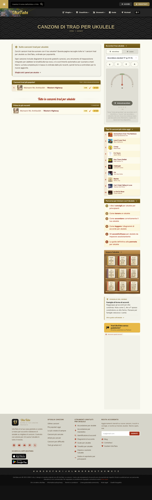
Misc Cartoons (118, 142)
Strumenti (100, 12)
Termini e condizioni (71, 482)
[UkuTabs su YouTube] (19, 445)
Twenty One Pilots (119, 187)
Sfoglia (68, 12)
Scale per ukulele (84, 443)
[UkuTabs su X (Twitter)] (35, 445)
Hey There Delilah (120, 159)
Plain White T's (118, 161)
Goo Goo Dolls (118, 174)
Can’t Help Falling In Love (123, 185)
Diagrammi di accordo (86, 439)
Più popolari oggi (54, 427)
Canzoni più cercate (55, 434)
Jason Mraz (117, 155)
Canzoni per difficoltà (56, 442)
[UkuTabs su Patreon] (30, 445)
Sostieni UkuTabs (111, 446)
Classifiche (83, 12)
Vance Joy (117, 180)
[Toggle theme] (4, 4)
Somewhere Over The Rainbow (125, 134)
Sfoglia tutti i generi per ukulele (27, 72)
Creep (116, 147)
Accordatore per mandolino (83, 430)
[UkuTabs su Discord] (24, 445)
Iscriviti (134, 433)
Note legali (104, 479)
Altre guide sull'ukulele (114, 317)
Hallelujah (117, 166)
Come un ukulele (119, 213)
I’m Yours (117, 153)
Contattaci (108, 443)
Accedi (127, 4)
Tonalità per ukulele (85, 446)
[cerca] (42, 4)
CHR (85, 87)
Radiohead (117, 148)
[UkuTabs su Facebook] (14, 445)
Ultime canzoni (53, 423)
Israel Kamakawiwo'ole (121, 135)
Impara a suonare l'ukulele (84, 451)
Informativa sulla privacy (55, 482)
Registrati (142, 4)
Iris (115, 172)
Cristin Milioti (118, 193)
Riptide (116, 179)
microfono (115, 51)
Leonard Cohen (118, 167)
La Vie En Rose (119, 192)
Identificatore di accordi (86, 435)
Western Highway (55, 88)
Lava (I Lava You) (120, 140)
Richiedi (127, 12)
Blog (106, 439)
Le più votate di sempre (57, 431)
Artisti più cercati (54, 438)
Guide (114, 12)
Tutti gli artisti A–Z (55, 445)
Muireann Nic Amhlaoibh (34, 88)
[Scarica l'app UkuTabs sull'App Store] (19, 456)
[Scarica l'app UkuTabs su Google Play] (20, 461)
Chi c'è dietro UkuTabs (38, 482)
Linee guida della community (89, 482)
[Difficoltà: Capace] (90, 88)
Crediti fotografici (116, 482)
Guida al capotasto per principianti (86, 457)
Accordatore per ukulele (86, 425)
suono (131, 51)
